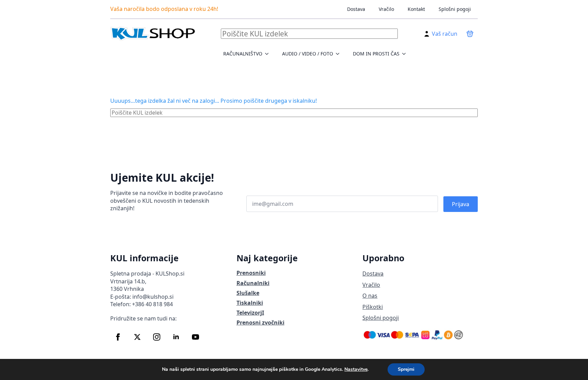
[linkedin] (176, 337)
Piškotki (372, 307)
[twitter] (137, 337)
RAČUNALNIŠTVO (242, 53)
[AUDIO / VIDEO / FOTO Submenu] (339, 54)
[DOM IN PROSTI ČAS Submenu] (405, 54)
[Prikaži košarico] (470, 34)
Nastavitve (356, 369)
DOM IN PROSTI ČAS (376, 53)
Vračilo (386, 9)
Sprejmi (406, 369)
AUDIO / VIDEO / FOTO (307, 53)
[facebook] (118, 337)
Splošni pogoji (455, 9)
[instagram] (156, 337)
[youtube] (195, 337)
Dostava (356, 9)
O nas (369, 295)
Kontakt (416, 9)
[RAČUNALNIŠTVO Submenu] (268, 54)
